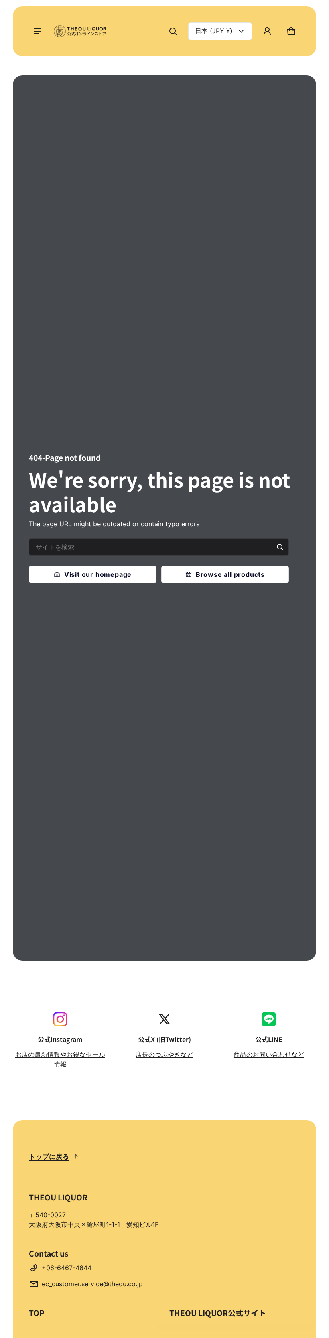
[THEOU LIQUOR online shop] (81, 31)
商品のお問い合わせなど (269, 1054)
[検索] (280, 547)
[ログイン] (267, 31)
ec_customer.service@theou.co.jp (92, 1284)
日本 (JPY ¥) (213, 31)
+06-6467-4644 (66, 1268)
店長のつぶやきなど (164, 1054)
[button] (173, 31)
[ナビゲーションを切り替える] (38, 31)
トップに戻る (49, 1156)
